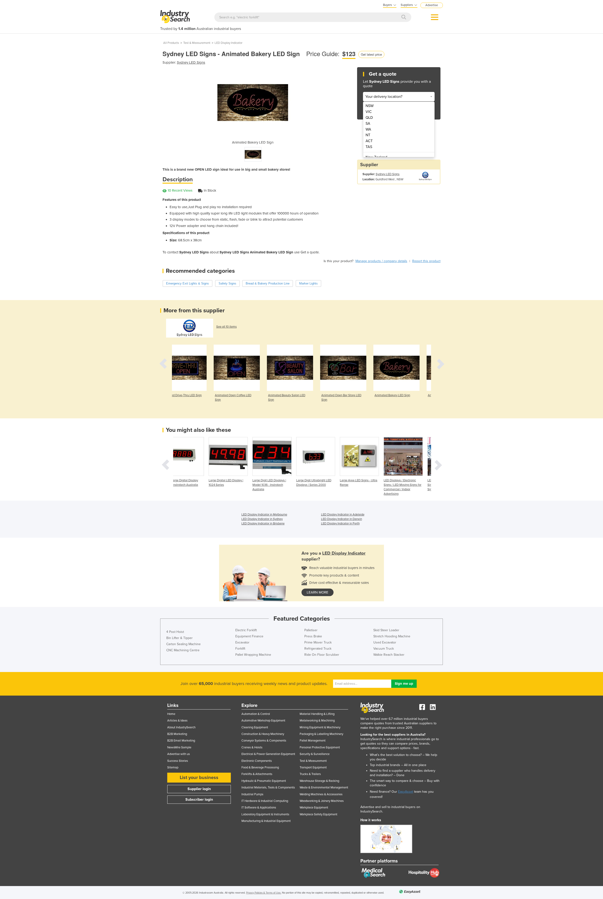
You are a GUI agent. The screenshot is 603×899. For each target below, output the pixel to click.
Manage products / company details (381, 261)
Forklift (240, 649)
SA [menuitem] (368, 123)
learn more (317, 592)
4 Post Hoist (175, 632)
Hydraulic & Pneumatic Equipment (263, 781)
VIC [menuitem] (369, 111)
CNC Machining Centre (183, 650)
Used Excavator (384, 642)
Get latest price (371, 54)
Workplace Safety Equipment (318, 814)
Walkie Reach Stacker (388, 655)
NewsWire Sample (179, 747)
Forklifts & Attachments (256, 774)
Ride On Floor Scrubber (321, 655)
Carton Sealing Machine (183, 644)
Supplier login (199, 789)
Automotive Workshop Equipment (263, 720)
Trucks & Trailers (310, 774)
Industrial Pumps (252, 794)
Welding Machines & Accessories (321, 794)
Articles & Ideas (177, 720)
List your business (199, 777)
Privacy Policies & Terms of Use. (263, 892)
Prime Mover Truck (318, 642)
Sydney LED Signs (191, 62)
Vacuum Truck (383, 649)
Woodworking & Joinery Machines (322, 801)
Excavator (242, 642)
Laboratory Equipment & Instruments (265, 814)
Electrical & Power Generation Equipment (268, 754)
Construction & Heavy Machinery (262, 734)
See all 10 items (226, 327)
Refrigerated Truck (317, 649)
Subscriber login (199, 799)
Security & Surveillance (315, 754)
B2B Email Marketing (181, 740)
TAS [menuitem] (369, 146)
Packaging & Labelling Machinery (321, 734)
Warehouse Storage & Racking (319, 781)
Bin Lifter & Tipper (179, 638)
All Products (171, 43)
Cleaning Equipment (254, 727)
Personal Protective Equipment (320, 747)
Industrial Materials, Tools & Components (268, 787)
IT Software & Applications (258, 807)
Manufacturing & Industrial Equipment (266, 821)
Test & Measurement (196, 43)
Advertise (431, 5)
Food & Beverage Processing (260, 767)
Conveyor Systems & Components (263, 740)
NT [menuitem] (368, 135)
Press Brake (313, 636)
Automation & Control (255, 714)
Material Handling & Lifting (317, 714)
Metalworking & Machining (317, 720)
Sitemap (172, 767)
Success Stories (177, 761)
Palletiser (311, 630)
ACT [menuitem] (369, 141)
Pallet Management (313, 740)
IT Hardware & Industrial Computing (264, 801)
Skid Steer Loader (386, 630)
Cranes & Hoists (251, 747)
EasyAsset (405, 792)
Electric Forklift (246, 630)
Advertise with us (178, 754)
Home (171, 714)
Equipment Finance (249, 636)
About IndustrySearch (181, 727)
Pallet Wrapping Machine (253, 655)
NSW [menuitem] (370, 105)
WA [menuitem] (368, 129)
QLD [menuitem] (369, 117)
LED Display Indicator (228, 43)
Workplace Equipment (314, 807)
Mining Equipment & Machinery (320, 727)
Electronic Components (256, 761)
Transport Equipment (313, 767)
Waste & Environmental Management (324, 787)
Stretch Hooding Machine (391, 636)
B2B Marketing (177, 734)
